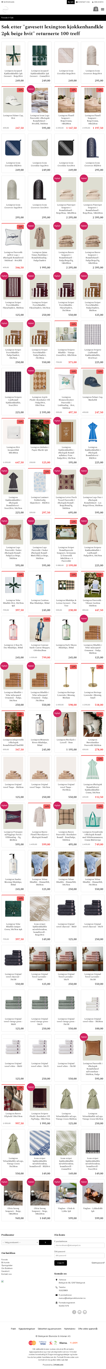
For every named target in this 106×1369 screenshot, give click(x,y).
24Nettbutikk (58, 1365)
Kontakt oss (6, 1274)
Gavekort (5, 1271)
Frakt (13, 1328)
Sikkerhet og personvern (49, 1328)
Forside (4, 17)
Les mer (64, 1360)
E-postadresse (60, 1241)
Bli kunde (5, 1262)
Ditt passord (59, 1251)
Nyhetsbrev (69, 1328)
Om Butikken (7, 1268)
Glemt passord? (98, 1263)
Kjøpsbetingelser (27, 1328)
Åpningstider (7, 1265)
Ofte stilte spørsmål (87, 1328)
